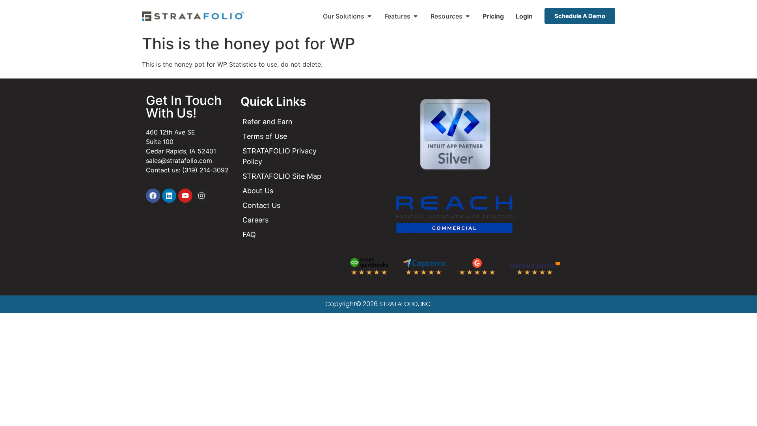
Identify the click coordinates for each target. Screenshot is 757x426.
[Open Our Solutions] (369, 16)
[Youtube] (185, 196)
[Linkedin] (169, 196)
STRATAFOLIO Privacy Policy (279, 156)
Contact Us (261, 205)
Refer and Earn (267, 122)
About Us (257, 191)
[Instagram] (201, 196)
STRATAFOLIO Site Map (281, 176)
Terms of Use (264, 136)
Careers (255, 220)
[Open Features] (415, 16)
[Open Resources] (467, 16)
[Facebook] (153, 196)
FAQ (249, 234)
